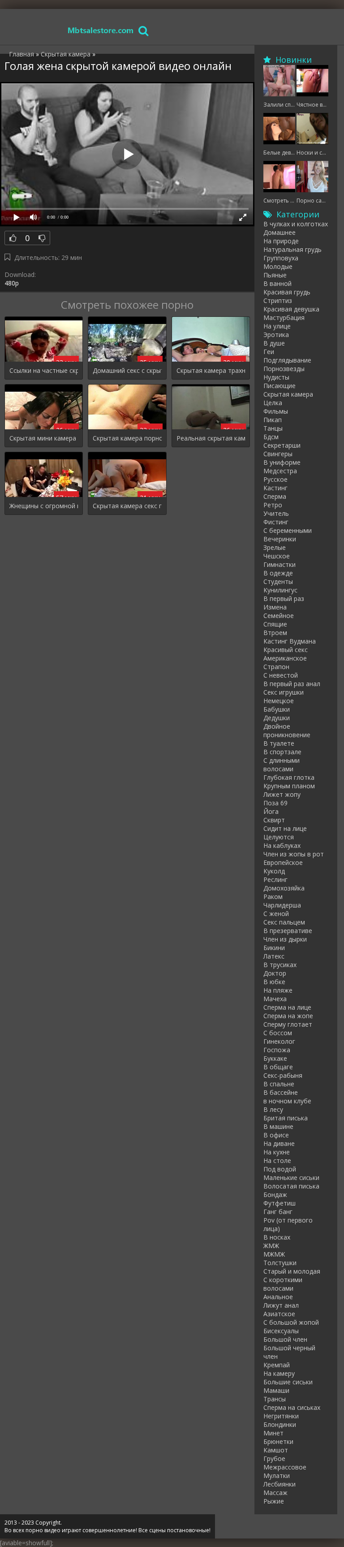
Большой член (285, 1339)
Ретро (272, 505)
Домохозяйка (284, 888)
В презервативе (287, 930)
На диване (279, 1143)
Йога (271, 811)
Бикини (274, 947)
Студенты (278, 581)
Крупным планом (289, 786)
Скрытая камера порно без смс (127, 438)
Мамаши (276, 1390)
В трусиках (280, 964)
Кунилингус (280, 590)
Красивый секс (285, 649)
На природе (281, 241)
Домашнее (279, 232)
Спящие (275, 624)
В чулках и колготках (295, 224)
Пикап (272, 419)
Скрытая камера (288, 394)
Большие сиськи (288, 1382)
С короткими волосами (282, 1283)
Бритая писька (285, 1118)
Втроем (275, 632)
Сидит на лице (285, 828)
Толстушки (280, 1262)
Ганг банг (277, 1211)
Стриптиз (277, 300)
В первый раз (283, 598)
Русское (275, 479)
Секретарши (282, 445)
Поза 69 (275, 803)
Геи (268, 351)
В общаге (278, 1067)
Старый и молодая (291, 1271)
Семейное (278, 615)
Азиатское (279, 1313)
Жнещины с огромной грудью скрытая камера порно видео (43, 505)
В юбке (274, 981)
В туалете (278, 743)
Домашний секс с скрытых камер (127, 370)
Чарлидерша (282, 905)
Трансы (274, 1399)
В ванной (277, 283)
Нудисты (276, 377)
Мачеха (275, 998)
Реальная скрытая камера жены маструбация (210, 438)
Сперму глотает (287, 1024)
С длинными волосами (281, 764)
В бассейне (280, 1092)
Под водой (279, 1169)
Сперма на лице (287, 1007)
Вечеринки (279, 539)
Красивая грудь (286, 292)
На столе (277, 1160)
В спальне (278, 1084)
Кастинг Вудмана (289, 641)
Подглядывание (287, 360)
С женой (276, 913)
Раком (273, 896)
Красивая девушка (291, 309)
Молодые (277, 266)
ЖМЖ (271, 1245)
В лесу (273, 1109)
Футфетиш (279, 1203)
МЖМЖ (274, 1254)
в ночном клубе (287, 1101)
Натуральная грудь (292, 249)
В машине (278, 1126)
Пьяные (275, 275)
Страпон (276, 666)
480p (11, 283)
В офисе (276, 1135)
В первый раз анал (291, 683)
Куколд (274, 871)
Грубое (274, 1458)
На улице (277, 326)
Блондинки (279, 1424)
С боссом (277, 1032)
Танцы (273, 428)
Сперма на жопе (288, 1015)
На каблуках (282, 845)
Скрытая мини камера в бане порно (43, 438)
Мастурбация (284, 317)
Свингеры (277, 453)
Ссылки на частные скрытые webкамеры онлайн (43, 370)
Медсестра (280, 471)
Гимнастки (279, 564)
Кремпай (276, 1365)
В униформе (282, 462)
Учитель (276, 513)
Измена (275, 607)
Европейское (283, 862)
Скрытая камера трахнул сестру (210, 370)
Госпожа (276, 1050)
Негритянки (281, 1416)
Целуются (278, 837)
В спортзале (282, 752)
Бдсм (271, 436)
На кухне (276, 1152)
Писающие (279, 385)
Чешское (276, 556)
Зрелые (274, 547)
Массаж (275, 1492)
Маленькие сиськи (291, 1177)
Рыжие (273, 1501)
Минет (273, 1433)
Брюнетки (278, 1441)
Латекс (273, 956)
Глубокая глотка (288, 777)
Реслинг (275, 879)
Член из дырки (285, 939)
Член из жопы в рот (293, 854)
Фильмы (275, 411)
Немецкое (278, 700)
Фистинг (275, 522)
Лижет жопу (282, 794)
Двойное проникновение (286, 730)
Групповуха (280, 258)
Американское (285, 658)
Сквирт (274, 820)
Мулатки (276, 1475)
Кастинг (275, 488)
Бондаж (275, 1194)
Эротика (276, 334)
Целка (272, 402)
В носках (276, 1237)
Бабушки (276, 709)
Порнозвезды (284, 368)
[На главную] (100, 30)
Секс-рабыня (282, 1075)
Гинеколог (279, 1041)
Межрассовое (284, 1467)
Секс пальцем (284, 922)
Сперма (274, 496)
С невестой (280, 675)
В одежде (278, 573)
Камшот (275, 1450)
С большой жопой (291, 1322)
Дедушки (276, 717)
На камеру (279, 1373)
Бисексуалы (281, 1331)
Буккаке (275, 1058)
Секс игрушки (283, 692)
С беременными (287, 530)
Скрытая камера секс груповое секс (127, 505)
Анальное (278, 1296)
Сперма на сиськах (291, 1407)
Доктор (274, 973)
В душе (274, 343)
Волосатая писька (291, 1186)
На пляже (277, 990)
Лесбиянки (279, 1484)
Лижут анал (281, 1305)
